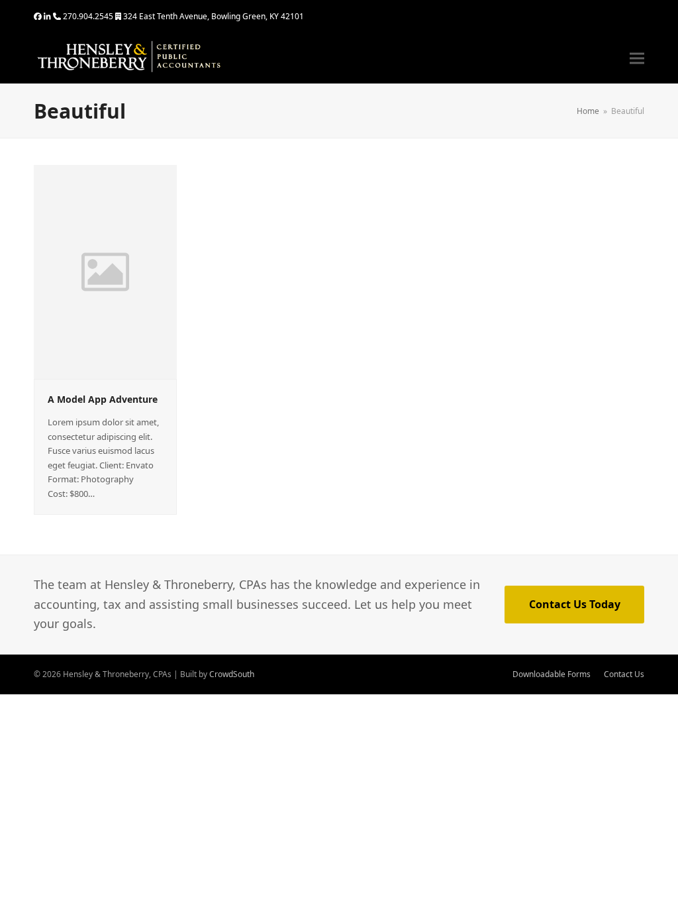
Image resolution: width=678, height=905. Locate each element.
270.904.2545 (88, 16)
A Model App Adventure (103, 399)
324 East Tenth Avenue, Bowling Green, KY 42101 (213, 16)
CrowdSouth (231, 674)
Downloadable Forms (551, 674)
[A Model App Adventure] (105, 271)
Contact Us (624, 674)
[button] (637, 58)
